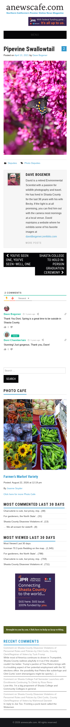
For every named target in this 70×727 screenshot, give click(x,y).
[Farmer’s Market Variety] (35, 434)
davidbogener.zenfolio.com (41, 236)
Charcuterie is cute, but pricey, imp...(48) (24, 511)
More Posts (34, 243)
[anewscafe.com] (35, 9)
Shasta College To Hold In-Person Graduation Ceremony (51, 264)
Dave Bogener (40, 55)
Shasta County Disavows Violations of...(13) (26, 521)
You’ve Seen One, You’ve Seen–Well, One (18, 260)
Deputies (12, 163)
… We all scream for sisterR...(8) (20, 527)
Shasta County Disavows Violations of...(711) (27, 564)
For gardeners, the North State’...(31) (23, 516)
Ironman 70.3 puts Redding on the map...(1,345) (29, 548)
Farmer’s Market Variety (21, 476)
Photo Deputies (32, 163)
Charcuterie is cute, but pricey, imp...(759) (25, 559)
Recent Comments (21, 641)
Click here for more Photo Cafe (19, 494)
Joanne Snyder (14, 488)
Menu (35, 35)
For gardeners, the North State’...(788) (23, 553)
